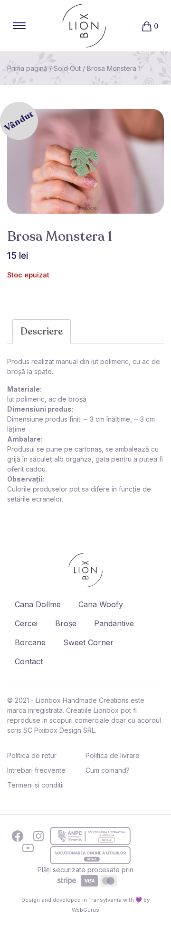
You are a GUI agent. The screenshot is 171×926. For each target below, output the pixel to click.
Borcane (30, 642)
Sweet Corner (88, 642)
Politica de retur (32, 755)
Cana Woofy (100, 604)
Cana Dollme (38, 604)
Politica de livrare (113, 755)
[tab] (41, 331)
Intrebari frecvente (36, 770)
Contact (29, 661)
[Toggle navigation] (19, 25)
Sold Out (67, 68)
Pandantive (114, 623)
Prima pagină (27, 68)
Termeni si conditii (35, 785)
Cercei (26, 623)
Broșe (65, 623)
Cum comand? (108, 770)
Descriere (41, 331)
